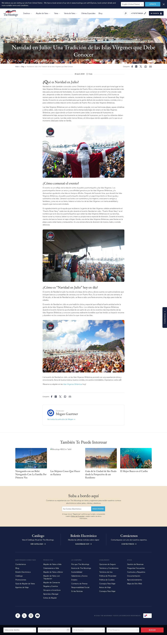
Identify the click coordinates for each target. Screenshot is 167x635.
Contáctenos (128, 544)
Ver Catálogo (37, 544)
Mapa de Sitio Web (134, 583)
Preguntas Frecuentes (136, 568)
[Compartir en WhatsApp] (146, 66)
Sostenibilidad (76, 572)
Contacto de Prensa (79, 583)
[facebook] (17, 615)
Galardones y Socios (79, 576)
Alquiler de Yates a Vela (52, 564)
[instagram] (31, 615)
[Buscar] (125, 13)
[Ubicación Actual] (147, 615)
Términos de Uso (106, 572)
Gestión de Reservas (135, 564)
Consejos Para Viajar (107, 583)
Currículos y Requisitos (136, 572)
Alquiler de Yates (42, 13)
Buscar (152, 630)
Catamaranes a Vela (51, 568)
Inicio (17, 66)
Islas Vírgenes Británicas (72, 384)
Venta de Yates (69, 13)
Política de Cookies (107, 580)
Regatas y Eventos (50, 586)
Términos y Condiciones (108, 568)
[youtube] (37, 615)
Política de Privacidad (77, 516)
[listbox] (19, 629)
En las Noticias (77, 591)
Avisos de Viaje (105, 587)
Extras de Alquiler (50, 598)
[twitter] (24, 615)
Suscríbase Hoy (82, 544)
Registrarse (98, 509)
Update (152, 4)
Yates (56, 13)
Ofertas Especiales (88, 13)
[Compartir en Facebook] (132, 67)
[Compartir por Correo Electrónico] (150, 66)
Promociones (20, 580)
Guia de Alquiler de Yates (25, 583)
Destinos (26, 13)
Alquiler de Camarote (51, 582)
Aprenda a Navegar (50, 594)
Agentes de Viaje (22, 587)
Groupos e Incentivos (52, 590)
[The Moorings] (10, 13)
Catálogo (19, 576)
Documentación (133, 576)
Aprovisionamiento (134, 580)
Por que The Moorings (80, 564)
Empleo (74, 580)
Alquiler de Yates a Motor (53, 572)
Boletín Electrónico (23, 572)
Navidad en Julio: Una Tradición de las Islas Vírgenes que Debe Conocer (50, 66)
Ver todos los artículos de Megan (60, 419)
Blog (100, 13)
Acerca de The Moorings (81, 568)
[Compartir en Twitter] (136, 67)
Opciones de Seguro (107, 564)
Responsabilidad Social (80, 587)
